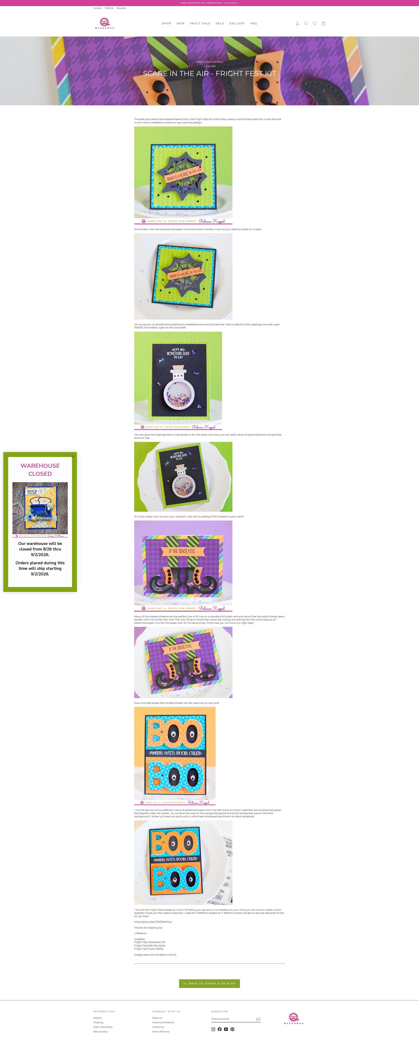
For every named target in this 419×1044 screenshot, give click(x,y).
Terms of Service (160, 1031)
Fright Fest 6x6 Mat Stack (149, 945)
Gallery (237, 23)
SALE (220, 23)
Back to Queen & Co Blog (212, 983)
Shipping (98, 1022)
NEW (181, 23)
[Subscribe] (258, 1019)
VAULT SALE (200, 23)
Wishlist (109, 8)
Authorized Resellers (163, 1022)
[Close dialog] (73, 456)
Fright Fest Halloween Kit (149, 942)
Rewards (121, 8)
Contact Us (158, 1027)
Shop (167, 23)
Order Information (103, 1027)
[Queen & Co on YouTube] (226, 1029)
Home (199, 62)
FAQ (253, 23)
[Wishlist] (315, 23)
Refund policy (100, 1031)
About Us (157, 1018)
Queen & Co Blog (213, 62)
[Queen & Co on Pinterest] (232, 1029)
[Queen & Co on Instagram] (213, 1029)
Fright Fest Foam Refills (148, 948)
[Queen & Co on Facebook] (220, 1029)
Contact (97, 8)
